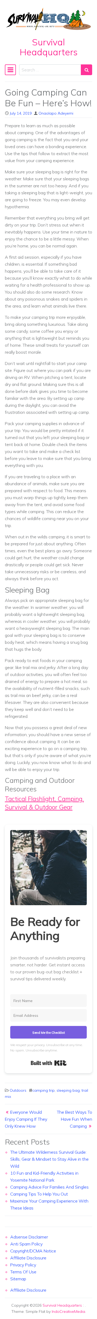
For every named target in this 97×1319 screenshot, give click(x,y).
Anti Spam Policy (26, 1244)
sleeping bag (68, 1090)
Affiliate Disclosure (28, 1257)
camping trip (43, 1090)
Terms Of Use (23, 1271)
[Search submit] (86, 69)
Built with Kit (49, 1063)
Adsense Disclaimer (29, 1237)
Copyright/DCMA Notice (33, 1251)
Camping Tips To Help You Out (39, 1194)
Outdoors (18, 1090)
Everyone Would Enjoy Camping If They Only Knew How (26, 1119)
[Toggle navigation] (10, 69)
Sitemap (18, 1278)
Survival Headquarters (49, 46)
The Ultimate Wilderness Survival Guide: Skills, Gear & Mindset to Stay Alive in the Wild (49, 1159)
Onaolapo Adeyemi (56, 113)
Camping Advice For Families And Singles (49, 1187)
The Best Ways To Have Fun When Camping (74, 1119)
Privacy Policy (23, 1264)
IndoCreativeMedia (68, 1311)
